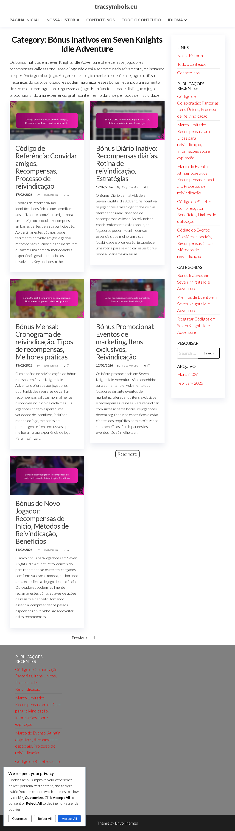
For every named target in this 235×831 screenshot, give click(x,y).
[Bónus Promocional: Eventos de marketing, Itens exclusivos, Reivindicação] (127, 298)
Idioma (175, 19)
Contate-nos (100, 19)
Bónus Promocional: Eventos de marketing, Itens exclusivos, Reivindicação (125, 341)
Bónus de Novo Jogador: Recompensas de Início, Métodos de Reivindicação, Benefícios (42, 522)
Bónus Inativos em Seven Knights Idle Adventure (193, 282)
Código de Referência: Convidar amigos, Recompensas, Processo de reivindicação (46, 167)
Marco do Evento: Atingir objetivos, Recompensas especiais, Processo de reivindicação (196, 179)
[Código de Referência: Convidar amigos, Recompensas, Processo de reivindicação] (47, 119)
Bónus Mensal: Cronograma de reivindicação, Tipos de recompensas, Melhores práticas (44, 341)
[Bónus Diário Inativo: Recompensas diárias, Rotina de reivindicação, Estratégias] (127, 119)
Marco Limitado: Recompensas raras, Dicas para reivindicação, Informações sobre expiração (38, 711)
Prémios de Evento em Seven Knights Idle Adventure (197, 304)
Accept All (69, 818)
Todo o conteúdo (141, 19)
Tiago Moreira (49, 194)
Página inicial (25, 19)
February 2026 (190, 383)
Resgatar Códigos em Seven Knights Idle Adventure (196, 325)
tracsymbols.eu (116, 6)
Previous (79, 637)
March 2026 (188, 374)
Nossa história (63, 19)
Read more (127, 453)
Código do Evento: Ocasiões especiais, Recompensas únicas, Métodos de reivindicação (195, 243)
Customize (20, 818)
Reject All (45, 818)
